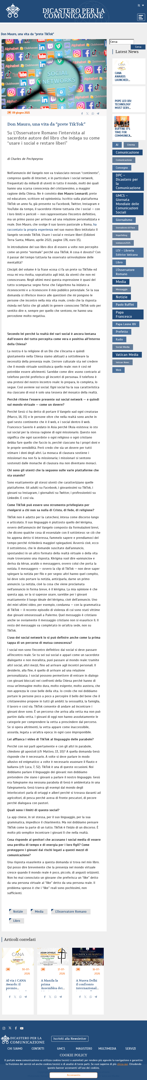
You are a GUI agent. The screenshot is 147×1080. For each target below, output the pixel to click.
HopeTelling (121, 235)
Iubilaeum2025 (123, 243)
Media (39, 912)
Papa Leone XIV (126, 324)
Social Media (123, 347)
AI (117, 145)
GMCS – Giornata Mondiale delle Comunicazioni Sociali (127, 203)
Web (118, 370)
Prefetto (122, 332)
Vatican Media (127, 355)
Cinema (131, 144)
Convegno (122, 167)
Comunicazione (127, 152)
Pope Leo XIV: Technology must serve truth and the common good (123, 109)
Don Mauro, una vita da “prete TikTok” (27, 34)
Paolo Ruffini (125, 305)
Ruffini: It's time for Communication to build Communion (125, 135)
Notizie (18, 912)
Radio (119, 339)
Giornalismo (124, 220)
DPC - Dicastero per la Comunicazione (128, 181)
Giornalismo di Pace (125, 227)
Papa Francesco (124, 314)
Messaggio (121, 289)
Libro (16, 921)
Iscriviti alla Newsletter (69, 1039)
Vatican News (122, 362)
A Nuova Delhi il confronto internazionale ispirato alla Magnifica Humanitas (87, 990)
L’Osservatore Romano (71, 912)
